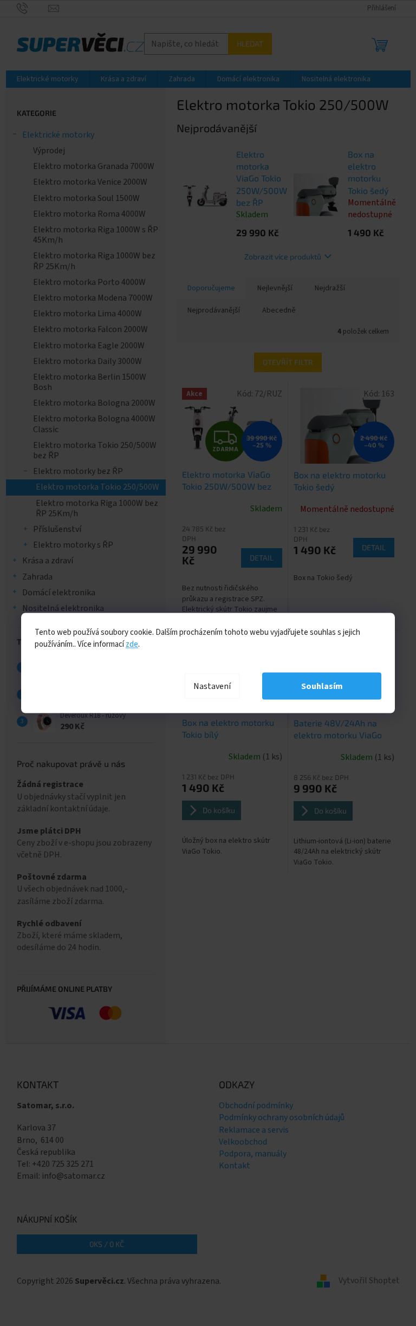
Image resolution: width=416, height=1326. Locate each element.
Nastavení (212, 686)
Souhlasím (322, 686)
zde (132, 644)
